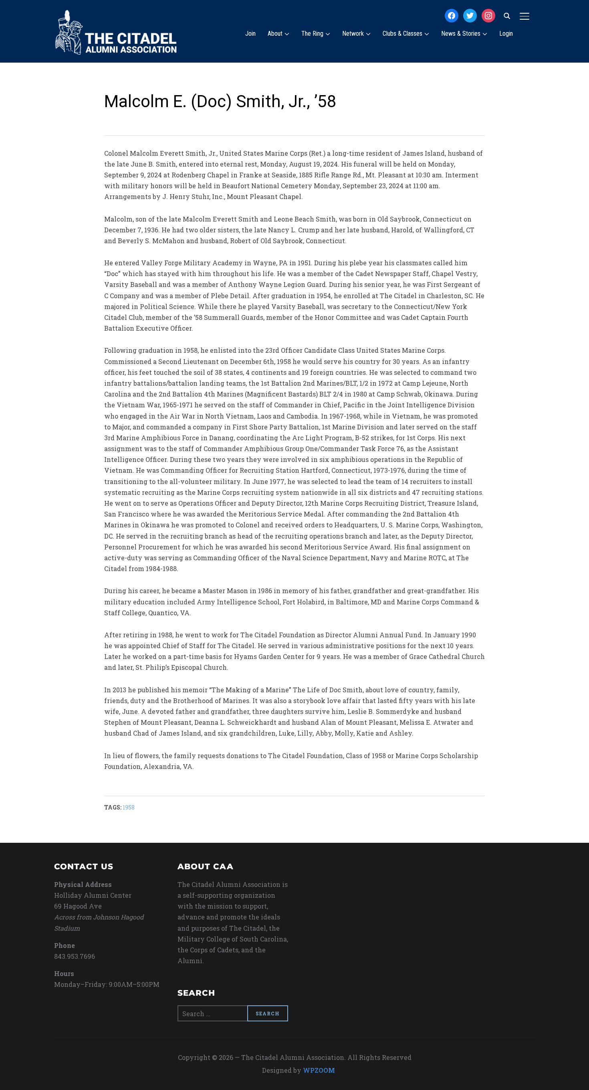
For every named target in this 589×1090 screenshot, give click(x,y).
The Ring (312, 33)
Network (353, 33)
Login (506, 33)
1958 (129, 807)
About (275, 33)
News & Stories (460, 33)
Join (250, 33)
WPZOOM (319, 1070)
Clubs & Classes (402, 33)
